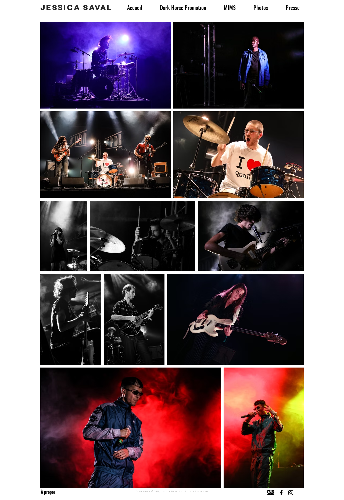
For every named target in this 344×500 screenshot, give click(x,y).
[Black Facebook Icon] (281, 492)
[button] (293, 7)
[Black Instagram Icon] (290, 492)
